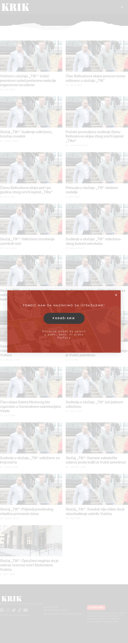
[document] (64, 321)
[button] (116, 295)
